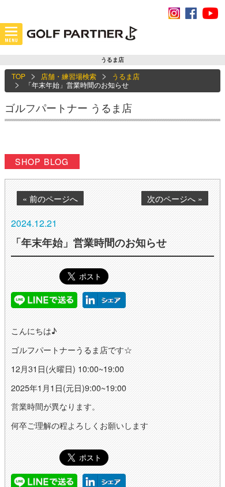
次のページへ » (174, 198)
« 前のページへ (50, 198)
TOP (18, 76)
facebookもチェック (191, 13)
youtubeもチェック (210, 13)
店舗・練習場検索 (68, 76)
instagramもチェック (174, 13)
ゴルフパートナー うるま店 (68, 107)
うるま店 (126, 76)
